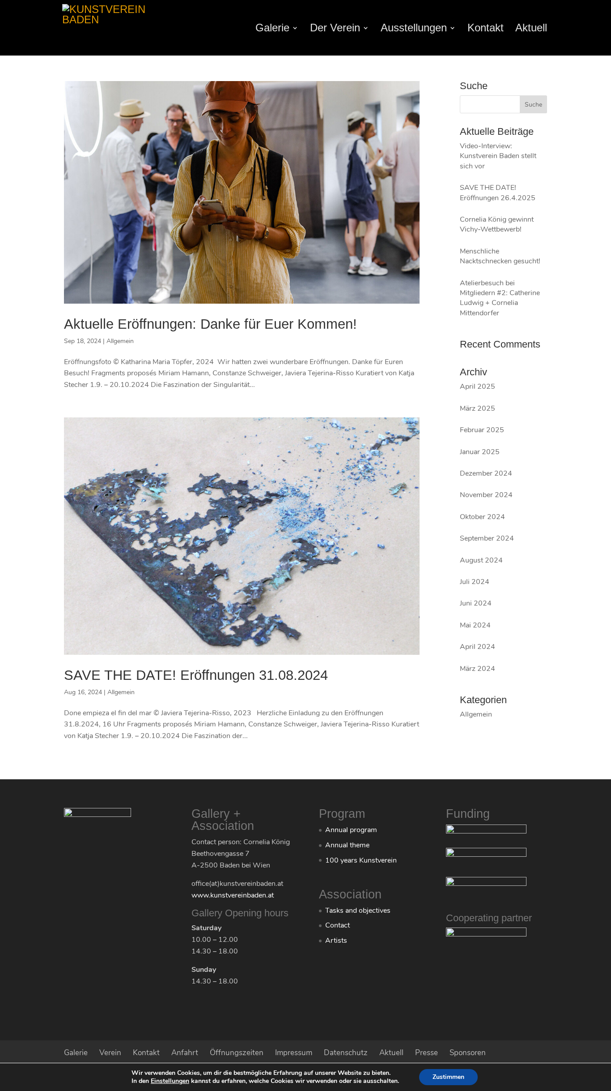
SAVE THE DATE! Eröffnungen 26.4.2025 (497, 192)
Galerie (272, 29)
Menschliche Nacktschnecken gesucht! (500, 256)
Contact (337, 925)
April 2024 (477, 647)
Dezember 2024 (486, 473)
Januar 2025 (480, 452)
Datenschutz (346, 1053)
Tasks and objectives (357, 910)
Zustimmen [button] (448, 1077)
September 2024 (487, 538)
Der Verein (335, 29)
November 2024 (486, 495)
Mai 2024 (475, 625)
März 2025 (477, 408)
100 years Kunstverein (361, 860)
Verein (110, 1053)
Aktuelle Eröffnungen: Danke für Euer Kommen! (210, 324)
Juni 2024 (476, 603)
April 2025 (477, 386)
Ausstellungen (414, 29)
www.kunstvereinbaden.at (232, 895)
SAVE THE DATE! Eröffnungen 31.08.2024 (196, 675)
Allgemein (120, 341)
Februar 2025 (482, 430)
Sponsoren (468, 1053)
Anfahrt (184, 1053)
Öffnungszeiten (236, 1053)
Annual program (351, 830)
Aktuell (531, 29)
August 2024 (481, 560)
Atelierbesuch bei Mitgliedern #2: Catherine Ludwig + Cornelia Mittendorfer (500, 298)
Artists (336, 940)
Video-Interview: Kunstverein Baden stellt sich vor (498, 156)
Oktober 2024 (482, 517)
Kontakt (485, 29)
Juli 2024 (474, 582)
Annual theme (347, 845)
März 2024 (477, 669)
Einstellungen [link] (170, 1081)
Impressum (293, 1053)
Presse (426, 1053)
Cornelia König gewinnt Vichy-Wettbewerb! (497, 224)
